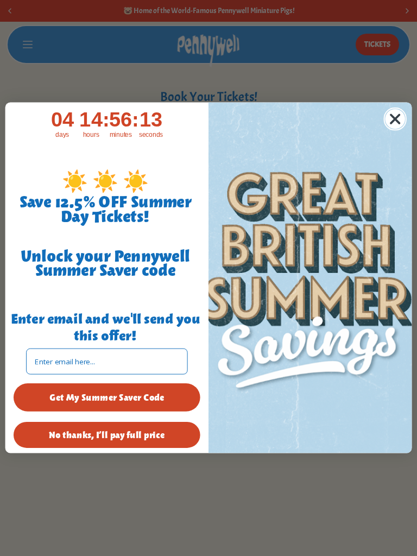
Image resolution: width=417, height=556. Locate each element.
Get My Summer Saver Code (106, 397)
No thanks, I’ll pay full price (107, 435)
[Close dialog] (394, 119)
